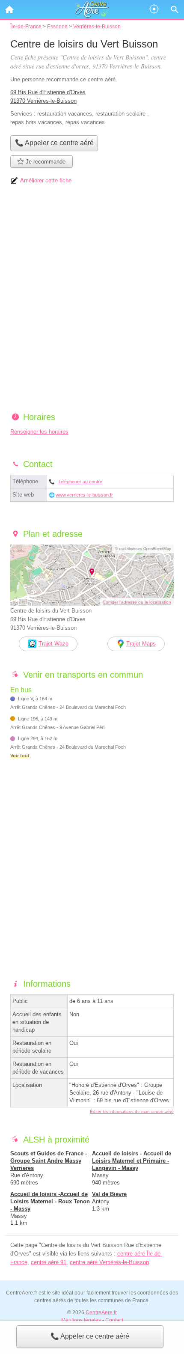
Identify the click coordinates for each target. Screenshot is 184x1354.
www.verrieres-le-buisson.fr (84, 494)
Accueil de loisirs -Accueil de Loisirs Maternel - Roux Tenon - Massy (50, 1201)
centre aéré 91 (48, 1262)
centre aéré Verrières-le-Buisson (109, 1262)
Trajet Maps (141, 643)
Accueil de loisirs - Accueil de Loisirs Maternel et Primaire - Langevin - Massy (131, 1160)
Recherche (174, 9)
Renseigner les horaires (39, 432)
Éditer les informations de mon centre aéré (132, 1111)
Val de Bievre (109, 1194)
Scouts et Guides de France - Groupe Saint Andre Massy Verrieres (48, 1160)
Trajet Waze (53, 643)
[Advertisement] (92, 301)
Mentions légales (81, 1320)
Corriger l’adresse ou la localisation (137, 602)
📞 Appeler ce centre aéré (89, 1336)
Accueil (9, 9)
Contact (114, 1320)
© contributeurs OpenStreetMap (143, 549)
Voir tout (20, 755)
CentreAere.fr (101, 1312)
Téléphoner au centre (80, 481)
